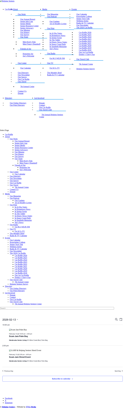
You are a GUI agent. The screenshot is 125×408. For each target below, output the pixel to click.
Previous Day (8, 371)
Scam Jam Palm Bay (18, 336)
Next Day (118, 371)
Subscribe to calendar (61, 378)
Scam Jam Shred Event (20, 357)
